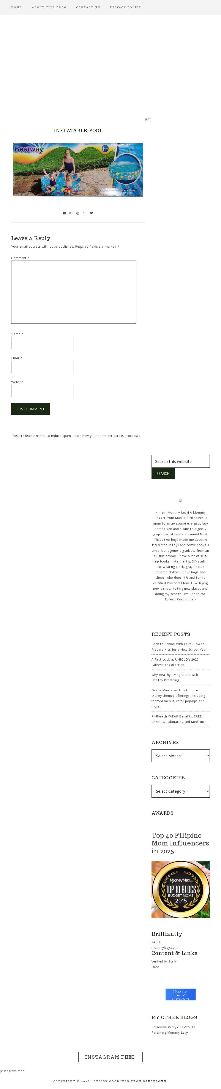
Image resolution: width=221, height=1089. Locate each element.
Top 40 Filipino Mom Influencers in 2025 (181, 843)
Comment (20, 258)
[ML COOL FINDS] (48, 95)
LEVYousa (187, 1027)
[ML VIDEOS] (193, 95)
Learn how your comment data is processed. (107, 436)
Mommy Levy (110, 49)
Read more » (186, 599)
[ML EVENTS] (69, 95)
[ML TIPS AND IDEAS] (172, 95)
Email (16, 358)
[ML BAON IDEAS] (27, 95)
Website (17, 382)
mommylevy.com (165, 947)
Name (17, 334)
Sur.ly (173, 961)
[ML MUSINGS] (110, 95)
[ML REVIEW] (131, 95)
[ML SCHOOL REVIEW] (151, 95)
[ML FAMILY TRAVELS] (89, 95)
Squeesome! (155, 1081)
